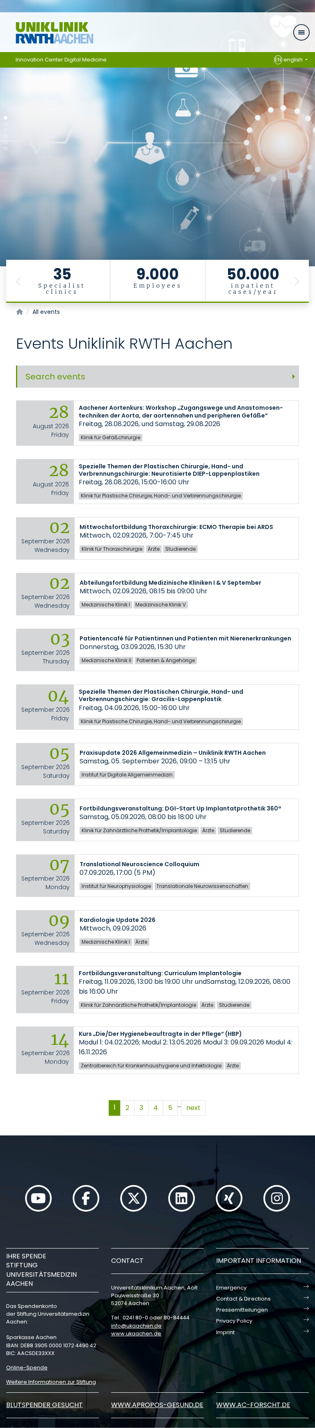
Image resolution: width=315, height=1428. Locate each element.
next (193, 1107)
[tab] (157, 377)
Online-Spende (27, 1367)
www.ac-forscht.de (253, 1405)
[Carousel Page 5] (5, 142)
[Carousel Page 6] (5, 148)
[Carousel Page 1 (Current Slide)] (5, 118)
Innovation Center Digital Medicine (61, 60)
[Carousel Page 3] (5, 130)
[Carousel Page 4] (5, 136)
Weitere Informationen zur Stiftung (51, 1381)
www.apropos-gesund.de (157, 1405)
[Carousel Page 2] (5, 124)
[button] (18, 281)
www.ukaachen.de (136, 1333)
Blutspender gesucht (44, 1405)
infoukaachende (136, 1325)
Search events (55, 376)
